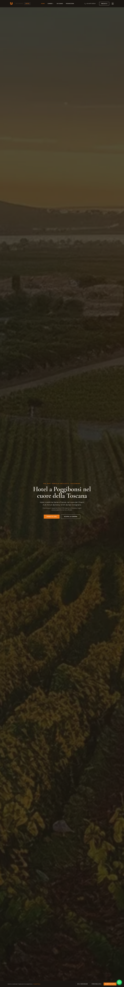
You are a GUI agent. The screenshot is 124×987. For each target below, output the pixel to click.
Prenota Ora (52, 516)
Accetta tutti (110, 984)
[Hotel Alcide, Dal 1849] (11, 3)
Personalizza (96, 984)
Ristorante (19, 3)
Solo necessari (82, 984)
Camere (50, 3)
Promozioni (70, 3)
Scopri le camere (70, 516)
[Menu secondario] (112, 3)
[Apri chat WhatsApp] (119, 982)
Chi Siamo (60, 3)
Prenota (104, 3)
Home (43, 3)
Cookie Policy (36, 984)
